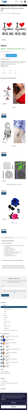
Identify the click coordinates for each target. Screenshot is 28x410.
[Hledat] (18, 1)
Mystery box (6, 328)
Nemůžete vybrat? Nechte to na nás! (11, 330)
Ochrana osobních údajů (5, 373)
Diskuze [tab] (11, 237)
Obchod (4, 305)
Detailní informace (4, 66)
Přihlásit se (5, 295)
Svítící (5, 324)
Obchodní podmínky (4, 371)
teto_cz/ (4, 385)
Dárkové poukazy (7, 326)
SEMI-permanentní (7, 309)
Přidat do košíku (12, 55)
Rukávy (5, 315)
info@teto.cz (5, 381)
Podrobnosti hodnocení (16, 13)
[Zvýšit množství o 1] (5, 54)
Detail (3, 116)
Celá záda (6, 317)
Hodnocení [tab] (7, 237)
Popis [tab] (3, 237)
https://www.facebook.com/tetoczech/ (10, 383)
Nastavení (13, 402)
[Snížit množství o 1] (5, 56)
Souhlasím (13, 407)
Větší (5, 313)
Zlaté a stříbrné (7, 322)
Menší (5, 311)
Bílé (4, 319)
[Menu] (25, 1)
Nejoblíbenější (6, 307)
